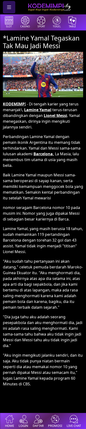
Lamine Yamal (37, 109)
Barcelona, (43, 154)
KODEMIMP (14, 104)
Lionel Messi (55, 115)
